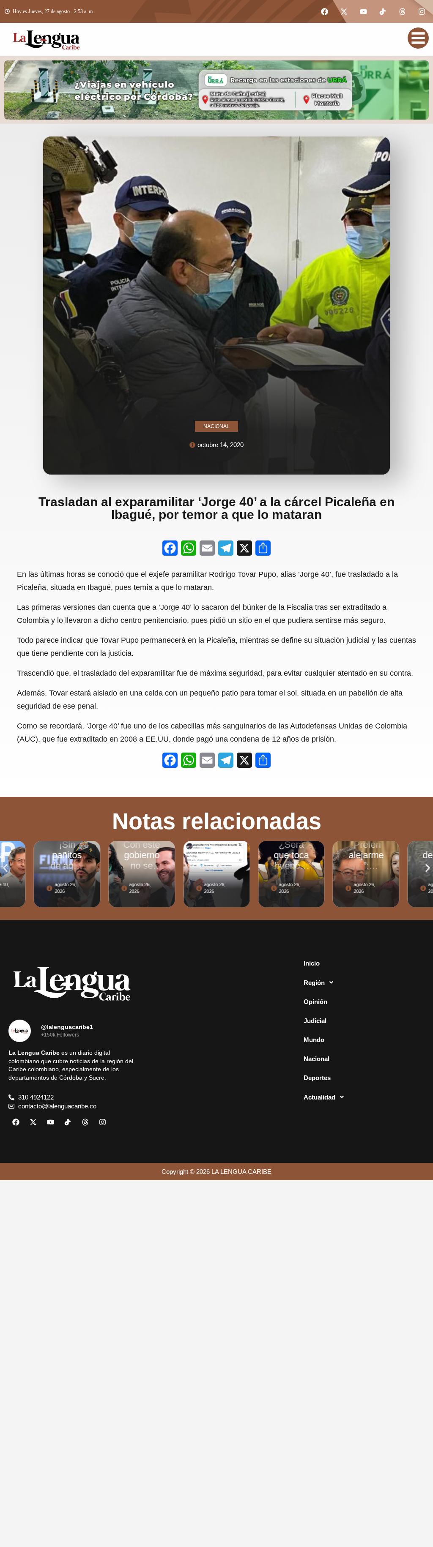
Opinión (315, 1001)
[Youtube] (363, 11)
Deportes (317, 1077)
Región (314, 982)
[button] (5, 867)
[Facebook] (324, 11)
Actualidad (319, 1097)
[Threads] (402, 11)
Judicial (315, 1020)
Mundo (314, 1039)
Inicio (312, 963)
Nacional (316, 1058)
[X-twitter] (344, 11)
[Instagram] (421, 11)
